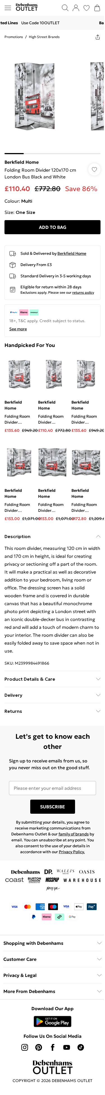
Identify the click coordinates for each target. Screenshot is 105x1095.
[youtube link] (66, 1047)
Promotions (13, 37)
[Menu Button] (7, 8)
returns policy (83, 292)
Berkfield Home (21, 162)
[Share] (98, 37)
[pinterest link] (38, 1047)
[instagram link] (24, 1047)
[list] (52, 99)
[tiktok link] (80, 1047)
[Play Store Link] (52, 1021)
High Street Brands (44, 37)
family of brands (74, 834)
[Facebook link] (52, 1047)
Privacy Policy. (72, 851)
